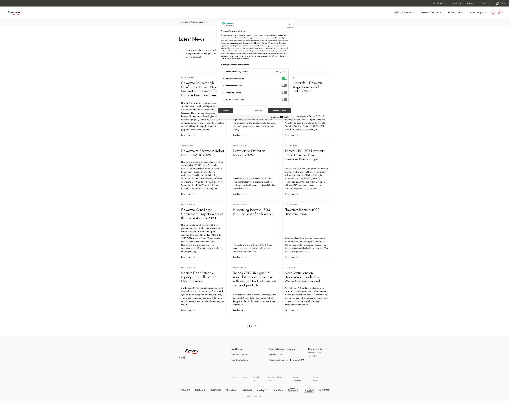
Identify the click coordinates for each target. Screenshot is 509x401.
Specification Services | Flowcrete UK (286, 359)
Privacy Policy (278, 56)
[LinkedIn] (180, 357)
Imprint (244, 377)
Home (181, 22)
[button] (403, 12)
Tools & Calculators (239, 359)
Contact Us (484, 3)
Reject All (258, 110)
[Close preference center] (290, 24)
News (470, 3)
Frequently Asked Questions (282, 348)
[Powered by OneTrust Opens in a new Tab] (281, 117)
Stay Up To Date (191, 22)
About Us (457, 3)
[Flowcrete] (16, 12)
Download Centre (239, 354)
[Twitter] (183, 357)
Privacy (233, 377)
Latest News (236, 348)
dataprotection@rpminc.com (239, 58)
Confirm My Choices (279, 110)
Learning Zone (275, 354)
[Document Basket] (493, 12)
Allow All (226, 110)
